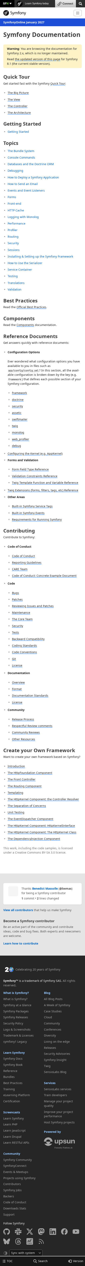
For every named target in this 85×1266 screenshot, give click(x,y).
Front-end (14, 204)
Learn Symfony (14, 1053)
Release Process (23, 719)
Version (78, 1261)
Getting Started (22, 123)
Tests (15, 632)
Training (9, 1089)
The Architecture (19, 113)
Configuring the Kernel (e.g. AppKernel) (35, 453)
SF (5, 3)
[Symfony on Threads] (18, 1241)
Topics (10, 143)
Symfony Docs (12, 1058)
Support (8, 1214)
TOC (10, 1261)
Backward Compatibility (28, 639)
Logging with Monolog (23, 217)
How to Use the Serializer (25, 263)
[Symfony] (36, 13)
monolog (18, 432)
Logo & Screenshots (17, 1029)
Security (13, 243)
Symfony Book (12, 1065)
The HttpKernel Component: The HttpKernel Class (42, 832)
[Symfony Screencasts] (29, 1241)
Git (14, 659)
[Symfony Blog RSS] (41, 1241)
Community (11, 1154)
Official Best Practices (31, 307)
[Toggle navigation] (78, 13)
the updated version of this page (37, 59)
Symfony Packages (16, 1011)
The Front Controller (21, 779)
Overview (18, 682)
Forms (12, 197)
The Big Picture (18, 93)
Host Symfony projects (59, 1122)
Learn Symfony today (36, 3)
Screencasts (11, 1112)
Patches (17, 599)
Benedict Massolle (45, 888)
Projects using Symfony (19, 1178)
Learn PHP (10, 1124)
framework (19, 393)
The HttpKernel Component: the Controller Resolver (43, 799)
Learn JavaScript (14, 1130)
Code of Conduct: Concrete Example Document (44, 576)
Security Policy (13, 1023)
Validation (14, 289)
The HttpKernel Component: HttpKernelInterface (41, 826)
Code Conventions (24, 652)
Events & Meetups (15, 1172)
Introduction (16, 766)
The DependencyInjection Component (34, 839)
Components (19, 318)
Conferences (52, 1029)
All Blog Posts (53, 999)
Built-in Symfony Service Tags (32, 506)
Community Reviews (26, 732)
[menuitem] (22, 999)
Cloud (48, 1017)
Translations (16, 283)
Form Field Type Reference (30, 469)
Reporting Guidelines (26, 562)
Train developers (55, 1095)
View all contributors (18, 910)
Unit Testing (16, 812)
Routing (13, 236)
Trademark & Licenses (18, 1035)
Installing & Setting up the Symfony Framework (40, 256)
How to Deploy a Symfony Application (33, 177)
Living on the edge (57, 1041)
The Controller (17, 106)
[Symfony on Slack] (18, 1231)
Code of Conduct (23, 556)
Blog (47, 993)
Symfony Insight (55, 1060)
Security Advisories (57, 1054)
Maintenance (21, 612)
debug (16, 446)
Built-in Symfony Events (28, 513)
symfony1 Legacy (15, 1041)
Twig (47, 1066)
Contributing (19, 530)
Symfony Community (17, 1160)
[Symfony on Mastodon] (41, 1231)
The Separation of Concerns (27, 806)
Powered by (52, 1132)
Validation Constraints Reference (34, 476)
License (17, 665)
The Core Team (22, 619)
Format (17, 689)
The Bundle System (21, 151)
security (17, 406)
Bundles (9, 1077)
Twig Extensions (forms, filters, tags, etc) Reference (43, 490)
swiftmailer (19, 419)
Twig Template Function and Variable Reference (45, 483)
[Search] (80, 3)
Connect (68, 3)
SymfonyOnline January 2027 (23, 22)
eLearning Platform (16, 1095)
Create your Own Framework (39, 750)
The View (14, 99)
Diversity (50, 1035)
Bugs (15, 593)
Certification (11, 1101)
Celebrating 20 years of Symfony (37, 969)
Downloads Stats (14, 1208)
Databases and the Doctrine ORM (31, 164)
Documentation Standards (30, 695)
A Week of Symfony (57, 1005)
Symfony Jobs (12, 1190)
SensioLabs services (57, 1089)
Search (43, 1261)
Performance (16, 223)
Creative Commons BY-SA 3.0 (35, 852)
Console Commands (21, 157)
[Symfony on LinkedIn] (53, 1231)
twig (15, 426)
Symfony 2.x (15, 53)
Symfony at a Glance (17, 1005)
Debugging (15, 171)
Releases (50, 1048)
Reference (10, 1071)
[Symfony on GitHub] (6, 1231)
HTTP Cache (16, 210)
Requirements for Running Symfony (37, 519)
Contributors (12, 1184)
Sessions (14, 250)
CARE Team (19, 569)
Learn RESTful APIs (16, 1143)
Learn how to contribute (20, 943)
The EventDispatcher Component (30, 819)
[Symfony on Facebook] (64, 1231)
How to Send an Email (23, 184)
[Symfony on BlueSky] (6, 1241)
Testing (13, 276)
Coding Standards (24, 645)
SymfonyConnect (14, 1166)
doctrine (18, 400)
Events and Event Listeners (26, 190)
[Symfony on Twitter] (29, 1231)
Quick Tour (16, 76)
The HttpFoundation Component (30, 773)
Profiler (13, 230)
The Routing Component (24, 786)
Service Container (20, 269)
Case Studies (53, 1011)
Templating (15, 793)
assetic (16, 413)
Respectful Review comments (32, 726)
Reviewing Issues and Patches (33, 606)
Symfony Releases (15, 1017)
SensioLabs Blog (55, 1072)
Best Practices (20, 300)
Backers (8, 1196)
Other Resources (23, 739)
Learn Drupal (12, 1137)
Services (49, 1083)
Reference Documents (30, 336)
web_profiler (20, 439)
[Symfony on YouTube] (76, 1231)
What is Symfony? (16, 993)
